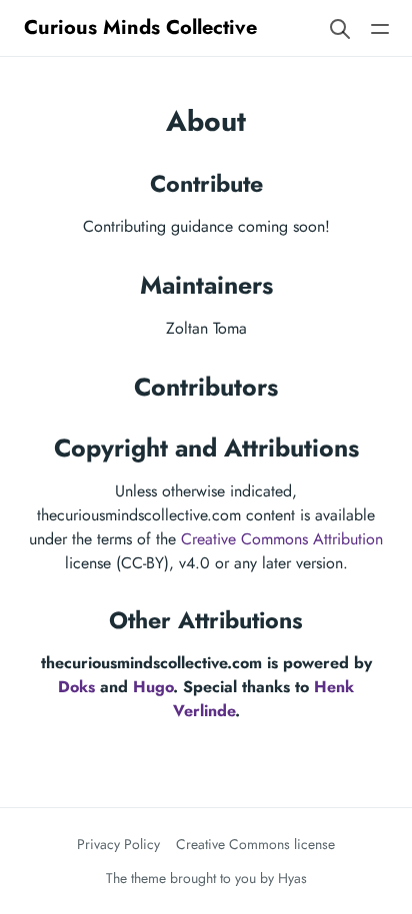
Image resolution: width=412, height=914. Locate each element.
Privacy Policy (118, 844)
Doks (76, 686)
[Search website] (340, 27)
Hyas (292, 878)
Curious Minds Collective (140, 27)
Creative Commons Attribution (282, 538)
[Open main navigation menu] (380, 27)
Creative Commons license (255, 844)
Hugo (153, 686)
